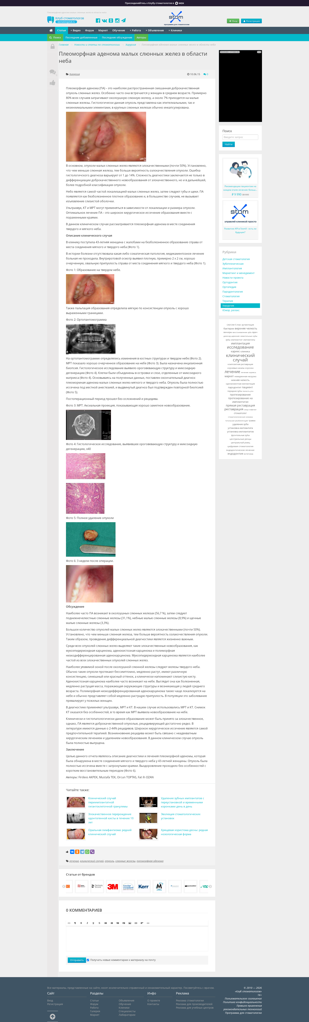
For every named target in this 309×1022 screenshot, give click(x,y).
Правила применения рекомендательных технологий (243, 1007)
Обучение (118, 30)
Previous (64, 886)
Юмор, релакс (231, 310)
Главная (63, 44)
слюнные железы (125, 861)
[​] (137, 938)
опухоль (109, 861)
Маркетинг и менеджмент (238, 273)
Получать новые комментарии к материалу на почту (123, 960)
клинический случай (92, 861)
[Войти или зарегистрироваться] (52, 46)
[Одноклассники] (77, 852)
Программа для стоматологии (243, 1012)
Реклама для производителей (194, 1004)
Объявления (155, 30)
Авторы (141, 37)
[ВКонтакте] (72, 852)
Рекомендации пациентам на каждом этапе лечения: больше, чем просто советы (240, 188)
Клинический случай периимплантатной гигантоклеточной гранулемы (108, 802)
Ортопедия (229, 287)
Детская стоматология (236, 259)
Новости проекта (232, 277)
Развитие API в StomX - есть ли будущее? (240, 230)
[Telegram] (82, 852)
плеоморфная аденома (150, 861)
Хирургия (74, 74)
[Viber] (92, 852)
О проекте (153, 1000)
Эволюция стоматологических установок (180, 816)
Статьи (61, 30)
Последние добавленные (81, 37)
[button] (69, 923)
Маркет (103, 30)
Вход (234, 20)
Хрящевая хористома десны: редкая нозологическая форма (184, 832)
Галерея (95, 1011)
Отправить (77, 960)
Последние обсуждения (117, 37)
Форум (89, 30)
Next (210, 886)
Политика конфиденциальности (242, 1002)
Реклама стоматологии (190, 1000)
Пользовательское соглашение (243, 998)
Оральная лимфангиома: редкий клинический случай (110, 832)
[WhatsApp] (87, 852)
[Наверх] (52, 1016)
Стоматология (231, 296)
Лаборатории (127, 1014)
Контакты (153, 1004)
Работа (136, 30)
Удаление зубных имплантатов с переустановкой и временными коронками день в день (182, 802)
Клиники (176, 30)
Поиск (57, 37)
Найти (228, 144)
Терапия (227, 301)
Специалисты (127, 1011)
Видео (76, 30)
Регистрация (253, 20)
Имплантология (232, 268)
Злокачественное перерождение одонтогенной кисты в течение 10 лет (111, 818)
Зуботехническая (233, 263)
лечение (74, 861)
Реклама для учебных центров (195, 1007)
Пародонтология (232, 291)
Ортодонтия (229, 282)
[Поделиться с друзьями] (52, 82)
